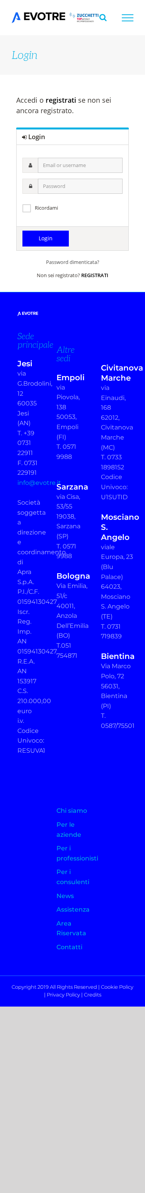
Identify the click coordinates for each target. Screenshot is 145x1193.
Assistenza (72, 909)
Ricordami (46, 207)
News (65, 896)
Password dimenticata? (72, 262)
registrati (61, 100)
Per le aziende (68, 829)
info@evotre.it (39, 482)
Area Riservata (71, 928)
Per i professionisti (72, 853)
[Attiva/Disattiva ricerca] (103, 17)
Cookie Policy (117, 987)
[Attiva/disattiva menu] (127, 17)
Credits (92, 994)
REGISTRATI (94, 275)
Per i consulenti (72, 877)
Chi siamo (71, 810)
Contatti (69, 947)
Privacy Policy (63, 994)
